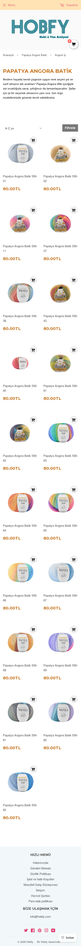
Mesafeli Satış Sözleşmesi (41, 884)
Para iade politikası (40, 901)
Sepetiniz (71, 5)
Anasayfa (8, 55)
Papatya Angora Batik (34, 55)
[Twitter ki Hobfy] (26, 931)
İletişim (40, 890)
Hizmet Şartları (40, 896)
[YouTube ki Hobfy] (53, 931)
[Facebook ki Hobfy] (33, 931)
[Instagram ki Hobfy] (46, 931)
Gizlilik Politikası (40, 874)
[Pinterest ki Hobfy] (40, 931)
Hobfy (30, 942)
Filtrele (70, 128)
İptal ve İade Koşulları (40, 879)
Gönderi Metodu (40, 868)
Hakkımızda (40, 862)
